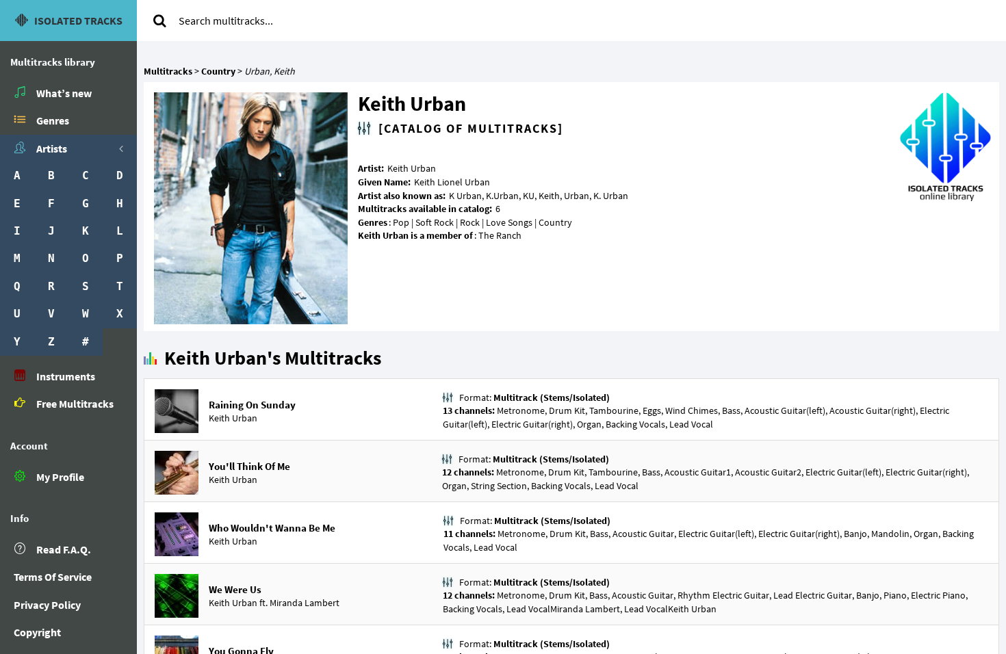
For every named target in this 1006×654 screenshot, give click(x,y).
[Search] (159, 20)
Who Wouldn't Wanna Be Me (272, 527)
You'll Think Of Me (249, 466)
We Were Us (235, 589)
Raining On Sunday (252, 404)
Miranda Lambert (304, 603)
